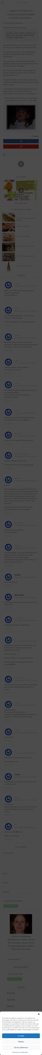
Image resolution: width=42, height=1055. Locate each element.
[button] (39, 1014)
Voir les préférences (21, 1047)
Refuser (21, 1042)
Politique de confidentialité (20, 1052)
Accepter (21, 1036)
